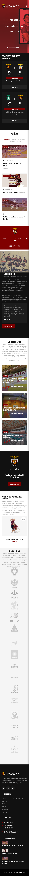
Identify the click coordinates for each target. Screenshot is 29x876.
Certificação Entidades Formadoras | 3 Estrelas (14, 218)
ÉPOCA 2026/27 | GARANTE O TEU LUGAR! (12, 164)
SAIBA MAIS (8, 326)
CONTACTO (4, 801)
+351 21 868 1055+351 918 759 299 (8, 827)
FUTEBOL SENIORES (18, 798)
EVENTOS (4, 807)
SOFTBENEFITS (18, 872)
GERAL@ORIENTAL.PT (9, 822)
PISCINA (5, 432)
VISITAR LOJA (14, 31)
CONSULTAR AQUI (14, 246)
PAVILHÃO (6, 405)
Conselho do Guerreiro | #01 (11, 192)
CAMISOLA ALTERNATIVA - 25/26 (14, 539)
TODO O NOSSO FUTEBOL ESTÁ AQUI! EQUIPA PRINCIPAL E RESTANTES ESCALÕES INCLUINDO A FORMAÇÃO (14, 381)
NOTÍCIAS (4, 804)
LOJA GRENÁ (5, 499)
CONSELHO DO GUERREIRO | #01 (9, 854)
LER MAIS (5, 168)
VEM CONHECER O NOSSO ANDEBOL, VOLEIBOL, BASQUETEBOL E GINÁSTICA (14, 409)
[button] (10, 47)
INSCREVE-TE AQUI (14, 484)
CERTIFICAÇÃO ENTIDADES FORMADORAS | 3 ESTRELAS (13, 862)
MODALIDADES (5, 809)
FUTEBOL (5, 375)
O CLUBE (4, 798)
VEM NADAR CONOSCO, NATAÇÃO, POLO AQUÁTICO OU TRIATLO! (12, 436)
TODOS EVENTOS (6, 58)
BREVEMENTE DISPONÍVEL (17, 386)
